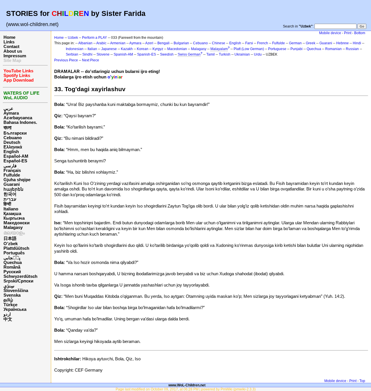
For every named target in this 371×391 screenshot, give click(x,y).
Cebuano (12, 137)
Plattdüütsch (16, 248)
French (262, 43)
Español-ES (15, 161)
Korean (142, 49)
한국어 (10, 194)
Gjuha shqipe (16, 179)
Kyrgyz (157, 49)
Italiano (10, 209)
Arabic (101, 43)
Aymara (11, 113)
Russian (352, 49)
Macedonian (177, 49)
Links (8, 42)
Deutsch (11, 142)
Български (15, 133)
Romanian (333, 49)
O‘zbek (10, 243)
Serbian (72, 54)
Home (9, 37)
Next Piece (90, 60)
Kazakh (127, 49)
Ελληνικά (12, 147)
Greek (310, 43)
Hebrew (342, 43)
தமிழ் (8, 300)
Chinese (218, 43)
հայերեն (13, 189)
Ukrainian (242, 54)
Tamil (210, 54)
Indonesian (74, 49)
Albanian (85, 43)
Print (347, 33)
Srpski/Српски (18, 281)
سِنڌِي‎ (8, 286)
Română (11, 267)
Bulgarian (181, 43)
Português (14, 253)
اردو (7, 314)
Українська (14, 309)
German (295, 43)
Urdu (258, 54)
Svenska (12, 295)
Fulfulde (11, 175)
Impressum (14, 56)
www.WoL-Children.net (186, 385)
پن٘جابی (11, 258)
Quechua (12, 262)
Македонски (16, 223)
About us (12, 51)
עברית (9, 199)
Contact (11, 46)
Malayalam (219, 49)
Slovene (103, 54)
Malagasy (13, 227)
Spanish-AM (123, 54)
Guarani (11, 184)
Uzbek (73, 38)
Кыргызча (14, 218)
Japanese (109, 49)
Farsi (249, 43)
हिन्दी (7, 204)
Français (12, 170)
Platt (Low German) (249, 49)
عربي (8, 108)
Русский (12, 271)
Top (362, 381)
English (11, 151)
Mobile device (330, 33)
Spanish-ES (146, 54)
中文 (7, 319)
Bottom (359, 33)
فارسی (10, 166)
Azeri (149, 43)
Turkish (224, 54)
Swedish (167, 54)
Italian (92, 49)
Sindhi (87, 54)
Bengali (163, 43)
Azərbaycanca (17, 117)
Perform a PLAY (94, 38)
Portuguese (277, 49)
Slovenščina (15, 290)
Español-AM (15, 156)
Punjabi (296, 49)
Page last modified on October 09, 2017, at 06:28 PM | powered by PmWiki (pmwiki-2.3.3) (186, 389)
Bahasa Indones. (20, 122)
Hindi (357, 43)
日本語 (10, 238)
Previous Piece (66, 60)
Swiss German (189, 54)
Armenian (118, 43)
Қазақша (12, 213)
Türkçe (10, 304)
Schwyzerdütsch (20, 276)
